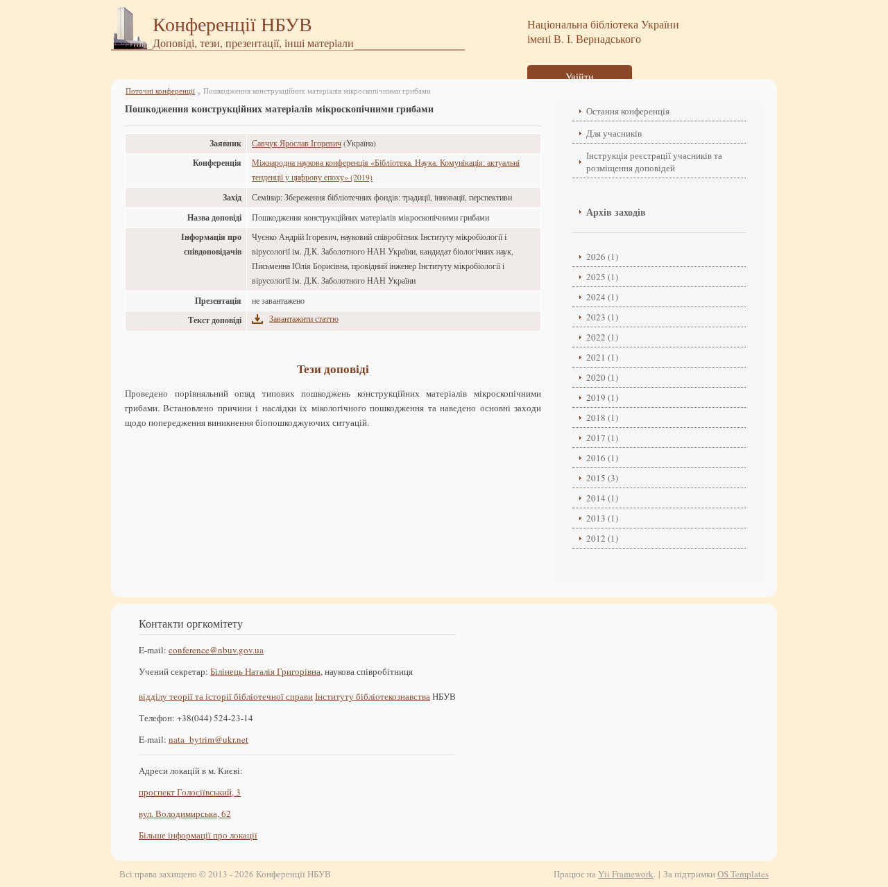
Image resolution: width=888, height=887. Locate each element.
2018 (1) (602, 417)
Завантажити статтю (304, 318)
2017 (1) (602, 437)
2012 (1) (602, 538)
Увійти (579, 76)
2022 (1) (602, 337)
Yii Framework (626, 874)
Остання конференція (627, 111)
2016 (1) (602, 457)
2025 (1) (602, 276)
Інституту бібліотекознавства (372, 696)
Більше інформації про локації (198, 835)
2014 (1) (602, 498)
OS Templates (743, 874)
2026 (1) (602, 256)
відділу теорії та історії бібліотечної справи (226, 696)
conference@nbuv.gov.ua (216, 650)
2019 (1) (602, 397)
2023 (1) (602, 317)
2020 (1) (602, 377)
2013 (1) (602, 518)
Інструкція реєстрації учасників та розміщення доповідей (654, 161)
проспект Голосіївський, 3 (190, 792)
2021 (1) (602, 357)
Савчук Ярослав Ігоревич (296, 143)
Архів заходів (616, 212)
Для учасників (614, 133)
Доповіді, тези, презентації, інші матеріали (253, 42)
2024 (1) (602, 297)
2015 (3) (602, 478)
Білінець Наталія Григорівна (265, 671)
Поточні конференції (160, 90)
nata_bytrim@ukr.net (208, 739)
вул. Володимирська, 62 (185, 813)
